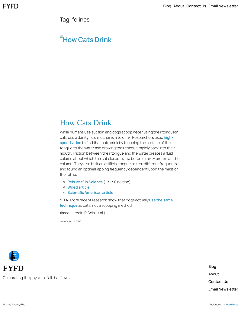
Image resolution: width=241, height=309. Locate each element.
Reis (75, 181)
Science (96, 181)
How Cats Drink (86, 122)
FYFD (10, 6)
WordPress (232, 304)
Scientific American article (90, 192)
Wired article (78, 187)
